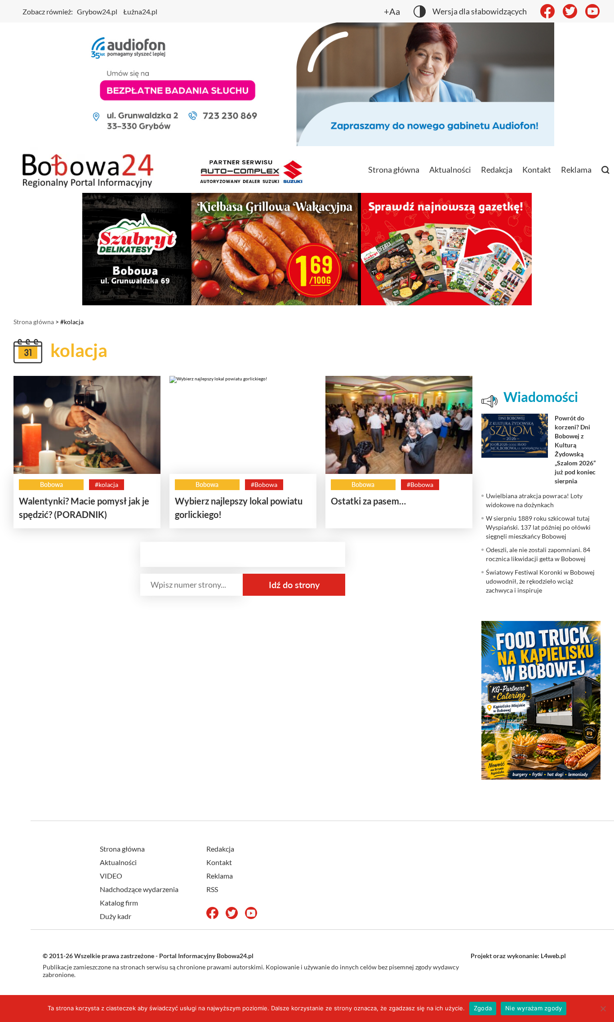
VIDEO (111, 875)
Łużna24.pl (140, 11)
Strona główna (393, 169)
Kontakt (536, 169)
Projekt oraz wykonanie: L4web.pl (518, 956)
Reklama (576, 169)
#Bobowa (264, 484)
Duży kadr (115, 916)
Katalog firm (119, 902)
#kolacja (106, 484)
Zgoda (483, 1008)
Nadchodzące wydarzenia (139, 889)
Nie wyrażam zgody (533, 1008)
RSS (212, 889)
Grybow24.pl (97, 11)
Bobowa (51, 484)
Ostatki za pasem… (368, 500)
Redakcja (496, 169)
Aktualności (450, 169)
